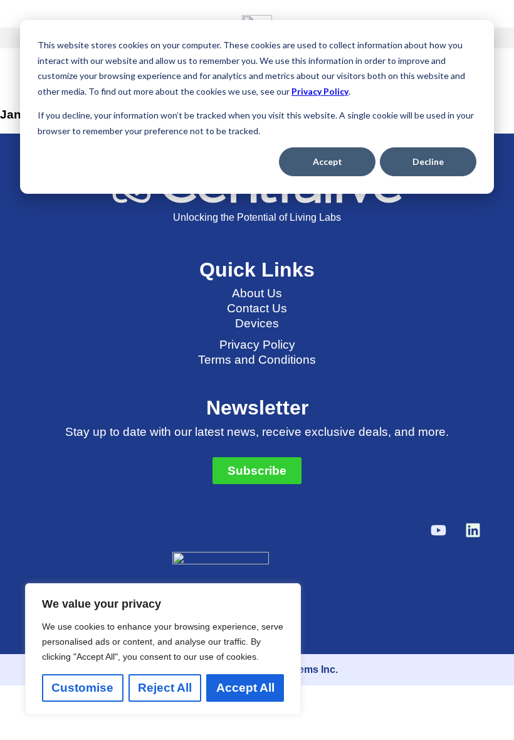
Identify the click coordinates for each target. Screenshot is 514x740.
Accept (327, 161)
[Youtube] (438, 530)
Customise (82, 687)
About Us (257, 293)
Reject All (165, 687)
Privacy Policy (320, 91)
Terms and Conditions (257, 359)
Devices (257, 323)
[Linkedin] (472, 530)
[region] (163, 649)
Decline (428, 161)
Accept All (245, 687)
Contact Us (257, 308)
